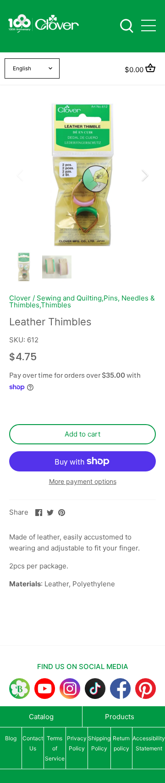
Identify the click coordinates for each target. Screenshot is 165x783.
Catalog (41, 716)
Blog (10, 738)
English (22, 68)
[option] (82, 175)
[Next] (144, 175)
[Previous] (20, 175)
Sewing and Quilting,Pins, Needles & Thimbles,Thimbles (82, 301)
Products (119, 716)
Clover (20, 298)
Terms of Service (55, 748)
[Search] (126, 25)
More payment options (82, 481)
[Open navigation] (148, 25)
